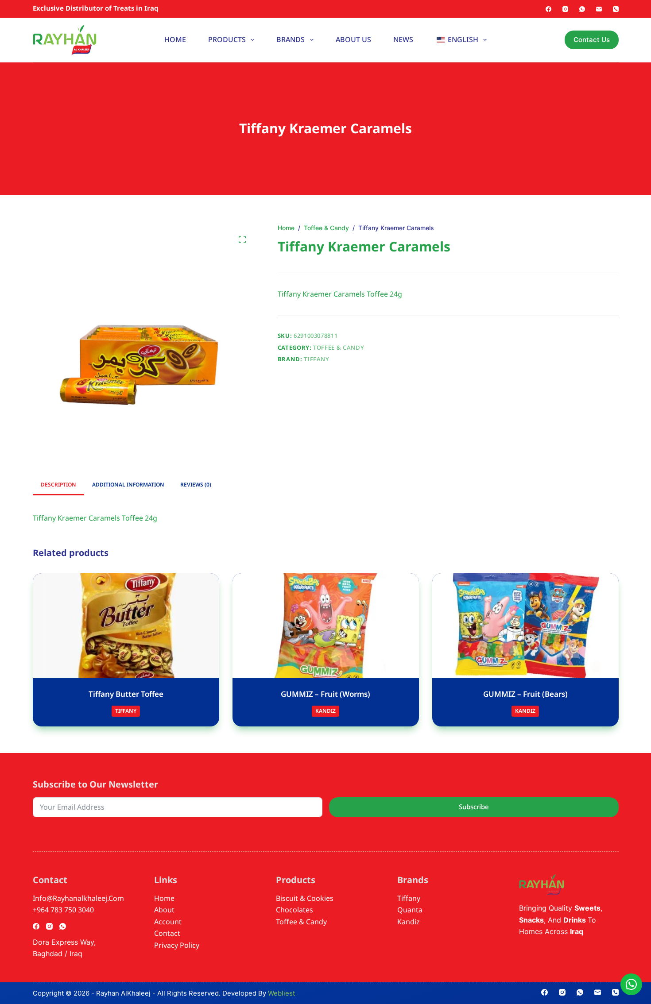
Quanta (409, 910)
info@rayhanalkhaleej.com (78, 898)
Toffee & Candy (338, 348)
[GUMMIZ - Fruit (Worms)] (325, 625)
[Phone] (616, 9)
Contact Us (592, 39)
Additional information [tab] (128, 484)
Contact (167, 933)
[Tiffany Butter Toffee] (126, 625)
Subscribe (474, 807)
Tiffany (316, 359)
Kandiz (325, 711)
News (403, 39)
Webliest (281, 993)
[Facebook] (548, 9)
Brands (290, 39)
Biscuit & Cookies (304, 898)
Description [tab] (58, 484)
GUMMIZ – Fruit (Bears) (525, 695)
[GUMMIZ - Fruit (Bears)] (525, 625)
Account (168, 922)
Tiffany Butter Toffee (126, 695)
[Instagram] (565, 9)
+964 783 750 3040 (63, 910)
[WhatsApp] (582, 9)
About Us (353, 39)
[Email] (599, 9)
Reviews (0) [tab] (195, 484)
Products (227, 39)
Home (175, 39)
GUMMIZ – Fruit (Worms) (325, 695)
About (164, 910)
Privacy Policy (176, 945)
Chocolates (294, 910)
